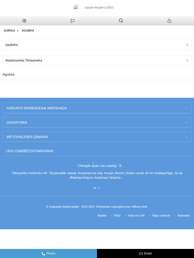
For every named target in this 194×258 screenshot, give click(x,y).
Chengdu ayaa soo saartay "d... (101, 166)
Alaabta (101, 215)
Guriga (9, 30)
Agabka (28, 30)
